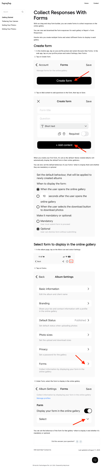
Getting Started (7, 17)
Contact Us (47, 450)
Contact (96, 3)
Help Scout (66, 465)
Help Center (86, 3)
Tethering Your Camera (10, 21)
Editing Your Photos (9, 29)
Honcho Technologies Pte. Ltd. (43, 465)
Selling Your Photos (9, 25)
